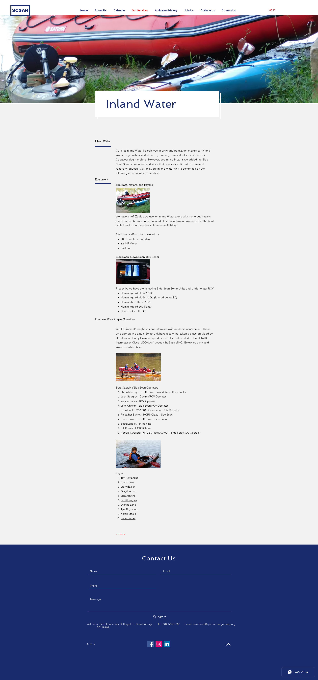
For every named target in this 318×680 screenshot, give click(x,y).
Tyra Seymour (129, 509)
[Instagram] (159, 644)
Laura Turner (128, 518)
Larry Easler (128, 486)
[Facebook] (150, 644)
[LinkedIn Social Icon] (167, 644)
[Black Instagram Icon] (300, 58)
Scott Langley (129, 500)
